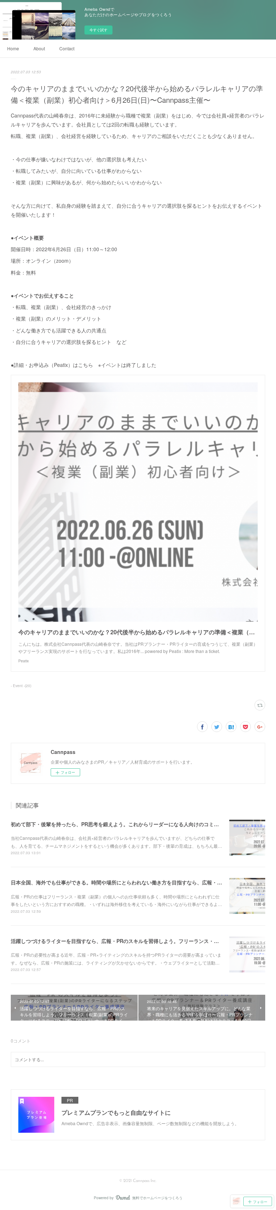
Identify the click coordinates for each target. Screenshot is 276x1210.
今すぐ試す (98, 29)
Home (13, 48)
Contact (66, 48)
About (39, 48)
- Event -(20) (21, 685)
